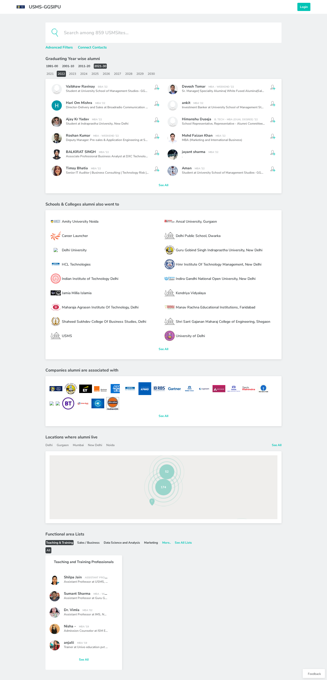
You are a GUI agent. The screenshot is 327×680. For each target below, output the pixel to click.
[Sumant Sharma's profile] (55, 596)
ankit (186, 102)
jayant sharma (193, 151)
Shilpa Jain (73, 577)
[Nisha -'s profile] (55, 629)
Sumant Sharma (77, 593)
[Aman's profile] (173, 171)
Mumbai (78, 445)
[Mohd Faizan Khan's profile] (173, 138)
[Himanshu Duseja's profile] (173, 122)
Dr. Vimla (71, 609)
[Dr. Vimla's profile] (55, 612)
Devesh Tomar (193, 86)
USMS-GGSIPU (45, 7)
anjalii (69, 642)
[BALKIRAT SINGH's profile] (57, 154)
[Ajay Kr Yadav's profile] (57, 122)
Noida (110, 445)
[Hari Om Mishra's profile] (57, 105)
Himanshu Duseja (196, 119)
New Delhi (121, 124)
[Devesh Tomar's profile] (173, 89)
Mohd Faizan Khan (197, 135)
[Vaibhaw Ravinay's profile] (57, 89)
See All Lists (183, 543)
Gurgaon (63, 445)
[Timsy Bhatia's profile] (57, 171)
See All (163, 185)
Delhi (49, 445)
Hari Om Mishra (79, 102)
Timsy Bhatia (77, 168)
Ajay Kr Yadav (77, 119)
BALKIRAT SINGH (81, 151)
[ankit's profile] (173, 105)
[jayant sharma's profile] (173, 154)
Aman (187, 168)
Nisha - (70, 626)
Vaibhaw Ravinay (80, 86)
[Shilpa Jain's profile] (55, 580)
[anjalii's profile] (55, 645)
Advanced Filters (59, 47)
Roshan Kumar (78, 135)
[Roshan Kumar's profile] (57, 138)
